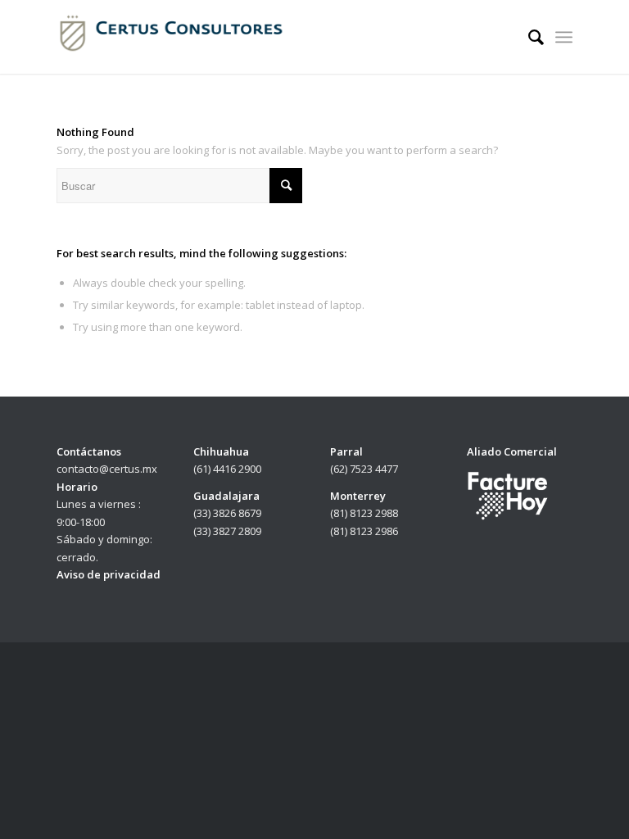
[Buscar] (528, 37)
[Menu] (563, 37)
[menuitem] (528, 37)
